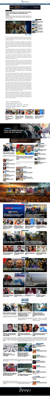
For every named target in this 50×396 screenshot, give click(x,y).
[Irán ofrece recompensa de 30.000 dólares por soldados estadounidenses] (34, 346)
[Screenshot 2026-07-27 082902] (33, 22)
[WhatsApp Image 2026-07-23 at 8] (33, 25)
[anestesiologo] (34, 372)
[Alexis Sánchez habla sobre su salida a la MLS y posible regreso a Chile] (4, 175)
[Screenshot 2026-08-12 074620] (10, 114)
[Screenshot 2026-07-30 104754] (30, 114)
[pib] (4, 164)
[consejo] (4, 168)
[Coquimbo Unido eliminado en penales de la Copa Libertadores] (36, 163)
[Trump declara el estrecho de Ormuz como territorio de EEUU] (4, 172)
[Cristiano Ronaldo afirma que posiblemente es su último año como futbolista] (10, 371)
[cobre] (34, 351)
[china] (34, 367)
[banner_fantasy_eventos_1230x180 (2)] (25, 9)
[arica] (36, 158)
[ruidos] (36, 145)
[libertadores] (34, 378)
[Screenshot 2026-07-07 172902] (33, 28)
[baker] (25, 372)
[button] (7, 101)
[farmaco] (36, 154)
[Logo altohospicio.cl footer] (24, 390)
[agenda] (34, 362)
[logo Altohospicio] (25, 2)
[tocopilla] (4, 179)
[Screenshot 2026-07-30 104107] (40, 114)
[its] (36, 150)
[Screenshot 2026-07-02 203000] (33, 31)
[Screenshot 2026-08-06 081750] (20, 114)
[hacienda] (4, 160)
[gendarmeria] (34, 357)
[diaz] (25, 154)
